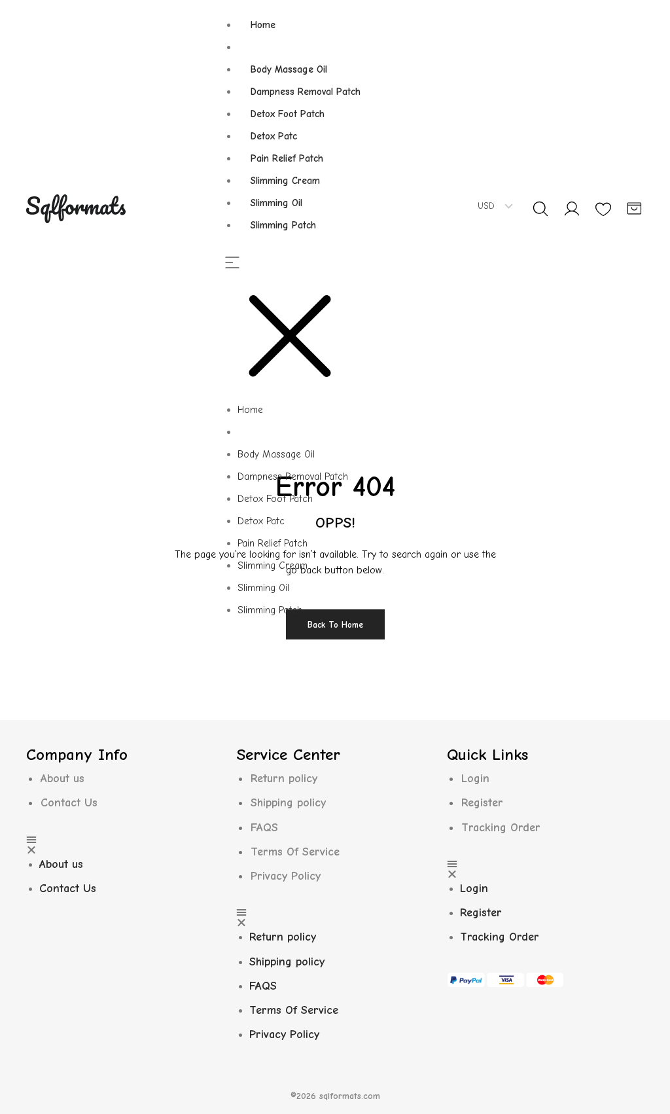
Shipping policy (288, 803)
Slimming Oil (276, 203)
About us (62, 778)
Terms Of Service (295, 852)
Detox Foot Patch (288, 114)
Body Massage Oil (289, 69)
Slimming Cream (285, 181)
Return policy (284, 778)
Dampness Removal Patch (306, 92)
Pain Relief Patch (287, 158)
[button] (299, 328)
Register (482, 803)
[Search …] (540, 209)
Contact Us (69, 803)
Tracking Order (500, 828)
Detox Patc (274, 136)
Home (263, 25)
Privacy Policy (286, 876)
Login (475, 778)
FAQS (264, 828)
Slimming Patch (283, 225)
